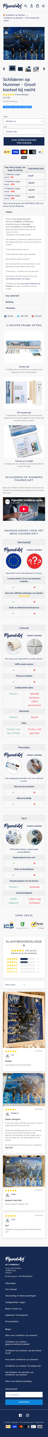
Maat (5, 117)
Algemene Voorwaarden (16, 1315)
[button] (9, 94)
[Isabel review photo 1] (24, 1171)
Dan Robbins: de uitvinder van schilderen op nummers (19, 1373)
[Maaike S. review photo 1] (24, 1089)
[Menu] (43, 6)
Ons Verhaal (11, 1289)
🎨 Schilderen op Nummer (14, 15)
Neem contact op (13, 1308)
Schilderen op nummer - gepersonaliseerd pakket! (17, 1343)
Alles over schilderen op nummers (21, 1335)
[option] (12, 68)
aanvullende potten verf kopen (18, 279)
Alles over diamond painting (18, 1381)
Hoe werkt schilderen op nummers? (22, 1359)
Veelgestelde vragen (15, 1302)
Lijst (5, 127)
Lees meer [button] (9, 1147)
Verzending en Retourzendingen (20, 1296)
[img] (11, 1051)
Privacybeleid (11, 1321)
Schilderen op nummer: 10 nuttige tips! (23, 1366)
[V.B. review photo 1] (24, 1020)
